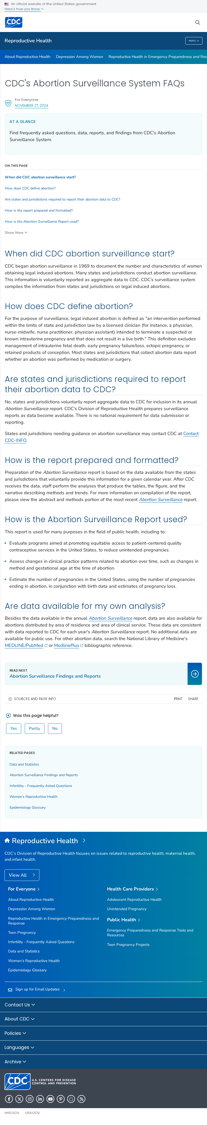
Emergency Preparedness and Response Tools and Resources (150, 933)
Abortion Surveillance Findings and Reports (44, 775)
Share (193, 699)
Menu (192, 40)
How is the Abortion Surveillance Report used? (42, 221)
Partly (34, 728)
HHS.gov (12, 1112)
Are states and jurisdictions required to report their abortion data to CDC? (62, 199)
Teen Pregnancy (22, 932)
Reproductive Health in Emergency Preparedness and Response (53, 921)
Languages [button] (18, 1047)
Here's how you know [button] (23, 9)
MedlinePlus (66, 645)
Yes (13, 728)
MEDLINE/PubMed (24, 645)
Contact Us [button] (18, 1005)
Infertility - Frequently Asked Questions (41, 785)
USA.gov (32, 1112)
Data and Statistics (24, 764)
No (55, 728)
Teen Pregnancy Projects (128, 944)
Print (178, 699)
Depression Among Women (79, 56)
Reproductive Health (28, 40)
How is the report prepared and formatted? (39, 210)
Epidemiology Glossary (28, 807)
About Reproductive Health (27, 56)
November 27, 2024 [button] (31, 105)
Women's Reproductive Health (34, 796)
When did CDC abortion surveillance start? (40, 177)
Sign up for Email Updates (37, 989)
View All (18, 875)
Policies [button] (13, 1033)
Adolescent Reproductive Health (134, 899)
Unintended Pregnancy (127, 908)
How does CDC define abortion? (30, 188)
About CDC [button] (18, 1019)
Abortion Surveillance (110, 618)
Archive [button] (13, 1061)
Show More (14, 232)
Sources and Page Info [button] (35, 699)
